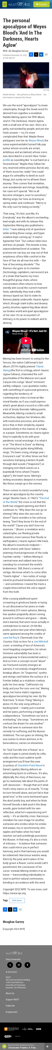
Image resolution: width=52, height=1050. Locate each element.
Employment (11, 1012)
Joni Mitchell (41, 641)
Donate (43, 4)
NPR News (17, 900)
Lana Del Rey (10, 637)
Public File (10, 1006)
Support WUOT (12, 1000)
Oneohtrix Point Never (30, 765)
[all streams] (48, 1046)
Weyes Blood (35, 140)
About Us (10, 993)
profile (6, 159)
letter (6, 229)
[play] (4, 1046)
